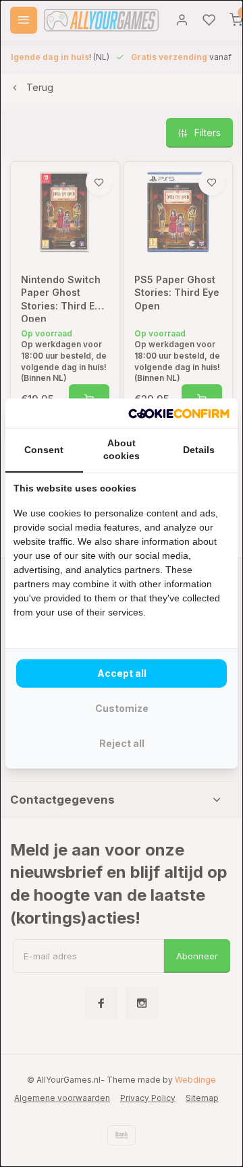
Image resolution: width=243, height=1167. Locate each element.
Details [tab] (199, 449)
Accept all (121, 673)
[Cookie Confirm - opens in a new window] (179, 413)
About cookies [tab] (121, 450)
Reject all (121, 743)
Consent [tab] (43, 449)
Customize (121, 708)
